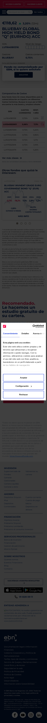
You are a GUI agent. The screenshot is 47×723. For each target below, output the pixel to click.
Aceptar (23, 377)
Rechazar (23, 394)
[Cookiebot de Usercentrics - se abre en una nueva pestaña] (33, 326)
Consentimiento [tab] (10, 333)
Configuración (22, 386)
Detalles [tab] (25, 333)
